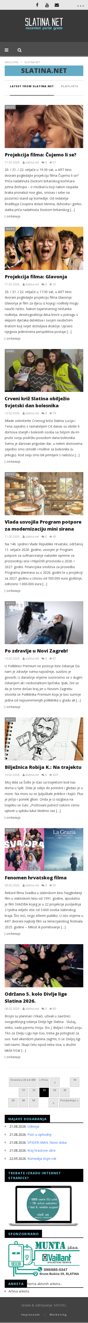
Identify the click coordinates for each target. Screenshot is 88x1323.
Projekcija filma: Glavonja (36, 276)
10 (74, 1079)
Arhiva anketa (18, 1291)
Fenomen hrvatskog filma (36, 877)
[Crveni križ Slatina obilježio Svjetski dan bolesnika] (44, 370)
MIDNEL (60, 1305)
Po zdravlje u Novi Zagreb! (36, 651)
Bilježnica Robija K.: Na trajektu (43, 767)
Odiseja (33, 1126)
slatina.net (32, 162)
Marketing (58, 1314)
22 (33, 1090)
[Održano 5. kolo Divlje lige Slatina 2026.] (44, 965)
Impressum (30, 1314)
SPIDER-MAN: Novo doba (47, 1142)
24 (54, 1090)
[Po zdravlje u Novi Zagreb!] (44, 622)
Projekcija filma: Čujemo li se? (41, 155)
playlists (69, 86)
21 (23, 1090)
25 (64, 1090)
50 (33, 1100)
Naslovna (11, 62)
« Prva (43, 1079)
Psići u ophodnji (39, 1134)
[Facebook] (37, 5)
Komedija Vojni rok (41, 1158)
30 (12, 1100)
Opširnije (13, 216)
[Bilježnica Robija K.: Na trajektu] (44, 738)
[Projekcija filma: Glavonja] (44, 248)
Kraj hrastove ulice (41, 1150)
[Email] (57, 5)
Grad (10, 351)
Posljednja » (69, 1100)
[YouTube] (47, 5)
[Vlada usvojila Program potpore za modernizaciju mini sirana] (44, 493)
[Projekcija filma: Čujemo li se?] (44, 126)
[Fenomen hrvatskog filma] (44, 849)
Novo (10, 107)
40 (23, 1100)
